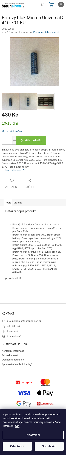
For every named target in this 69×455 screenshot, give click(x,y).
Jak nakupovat (10, 355)
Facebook (12, 331)
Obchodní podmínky (13, 359)
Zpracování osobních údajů (17, 364)
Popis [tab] (8, 202)
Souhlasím (49, 446)
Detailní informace (12, 170)
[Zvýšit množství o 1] (14, 138)
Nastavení (33, 435)
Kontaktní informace (13, 350)
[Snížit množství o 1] (14, 142)
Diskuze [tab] (17, 202)
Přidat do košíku (33, 140)
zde (17, 426)
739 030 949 (14, 326)
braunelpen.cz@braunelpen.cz (24, 320)
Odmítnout (17, 446)
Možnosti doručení (12, 131)
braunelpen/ (14, 336)
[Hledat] (42, 4)
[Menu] (61, 4)
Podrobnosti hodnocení (46, 32)
